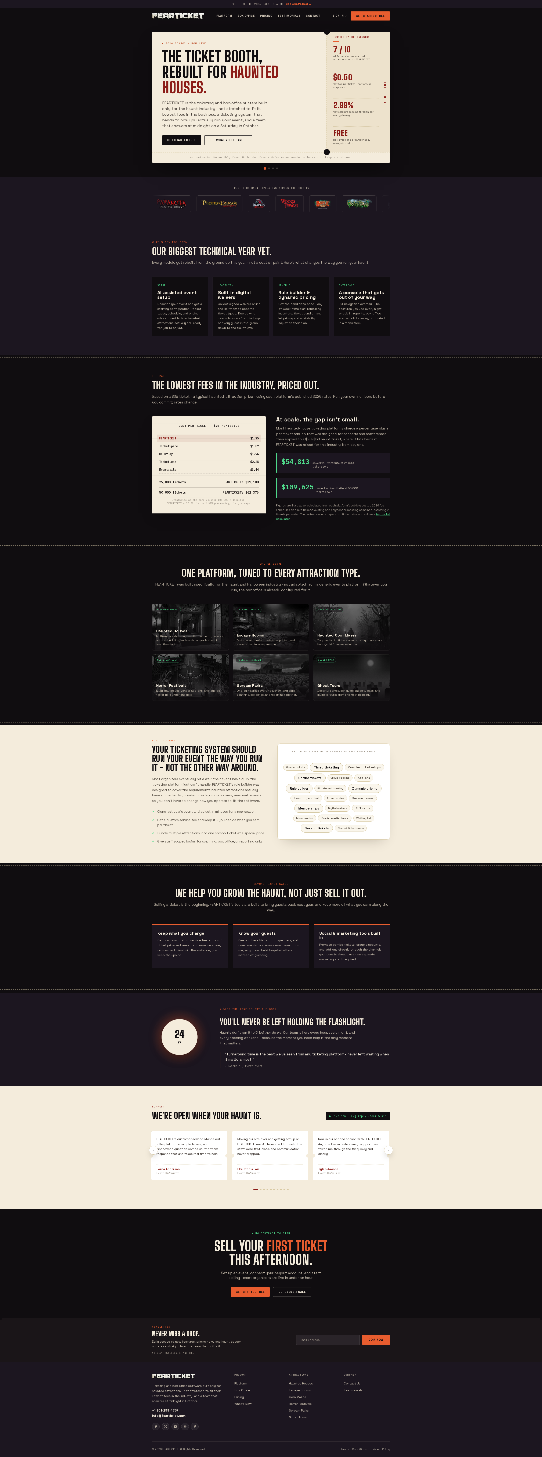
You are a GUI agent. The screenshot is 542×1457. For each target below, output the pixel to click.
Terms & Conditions (354, 1449)
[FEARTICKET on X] (165, 1426)
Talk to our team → (221, 139)
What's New (243, 1404)
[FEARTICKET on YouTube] (175, 1426)
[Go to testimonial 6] (274, 1189)
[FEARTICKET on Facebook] (156, 1426)
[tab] (265, 168)
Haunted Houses (301, 1383)
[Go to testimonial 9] (284, 1189)
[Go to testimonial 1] (255, 1189)
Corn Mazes (297, 1397)
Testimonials (289, 16)
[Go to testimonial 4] (267, 1189)
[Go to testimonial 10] (288, 1189)
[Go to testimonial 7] (277, 1189)
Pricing (266, 16)
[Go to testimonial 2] (260, 1189)
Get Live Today (179, 139)
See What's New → (298, 4)
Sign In (338, 16)
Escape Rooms (300, 1390)
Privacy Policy (381, 1449)
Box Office (246, 16)
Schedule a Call (292, 1292)
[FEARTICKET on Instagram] (185, 1426)
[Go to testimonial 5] (271, 1189)
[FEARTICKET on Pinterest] (195, 1426)
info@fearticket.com (168, 1416)
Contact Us (352, 1383)
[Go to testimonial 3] (264, 1189)
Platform (224, 16)
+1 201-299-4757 (165, 1410)
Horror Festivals (300, 1404)
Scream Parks (299, 1410)
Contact (313, 16)
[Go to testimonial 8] (281, 1189)
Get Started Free (370, 16)
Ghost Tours (298, 1417)
